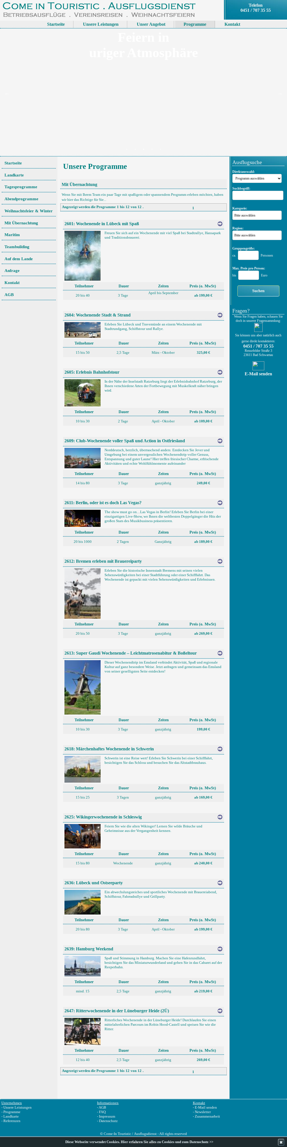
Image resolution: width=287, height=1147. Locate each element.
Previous (7, 93)
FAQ (102, 1112)
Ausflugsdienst (145, 1134)
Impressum (107, 1116)
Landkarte (11, 1116)
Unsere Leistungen (17, 1107)
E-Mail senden (206, 1107)
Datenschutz (108, 1121)
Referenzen (11, 1121)
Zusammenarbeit (207, 1116)
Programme (11, 1112)
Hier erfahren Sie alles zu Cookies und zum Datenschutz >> (167, 1142)
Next (280, 93)
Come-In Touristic (117, 1134)
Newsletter (203, 1112)
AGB (102, 1107)
